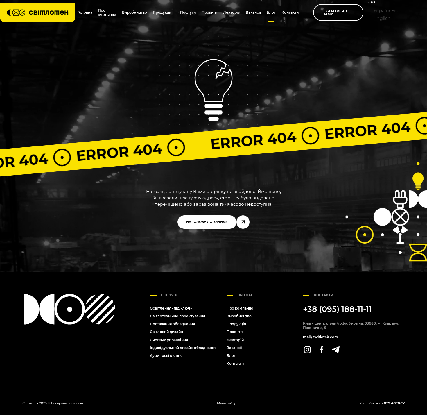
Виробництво (134, 12)
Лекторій (231, 12)
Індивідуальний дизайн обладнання (183, 348)
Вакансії (253, 12)
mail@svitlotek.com (320, 337)
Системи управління (169, 340)
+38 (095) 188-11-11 (337, 309)
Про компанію (107, 12)
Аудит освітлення (166, 355)
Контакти (290, 12)
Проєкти (209, 12)
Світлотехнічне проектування (177, 316)
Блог (271, 12)
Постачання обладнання (172, 324)
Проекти (235, 332)
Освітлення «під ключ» (171, 308)
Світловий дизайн (166, 332)
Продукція (162, 12)
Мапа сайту (226, 403)
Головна (85, 12)
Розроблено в (382, 403)
